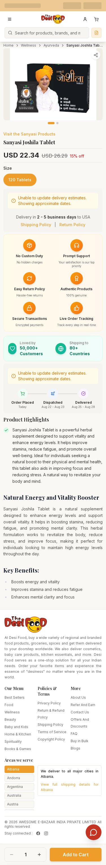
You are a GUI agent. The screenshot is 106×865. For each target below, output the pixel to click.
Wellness (28, 45)
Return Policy (72, 224)
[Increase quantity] (39, 854)
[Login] (85, 19)
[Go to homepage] (53, 19)
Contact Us (80, 712)
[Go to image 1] (51, 123)
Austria (12, 804)
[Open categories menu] (10, 19)
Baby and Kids (16, 727)
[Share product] (95, 55)
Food (9, 705)
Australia (14, 795)
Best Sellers (15, 697)
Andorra (13, 778)
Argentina (15, 787)
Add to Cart (75, 854)
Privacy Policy (49, 703)
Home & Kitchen (18, 734)
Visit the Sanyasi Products (29, 134)
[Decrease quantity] (11, 854)
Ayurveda (51, 45)
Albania (13, 769)
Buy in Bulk (79, 741)
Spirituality (13, 741)
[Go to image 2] (57, 123)
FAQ (74, 733)
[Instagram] (46, 833)
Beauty (10, 719)
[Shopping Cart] (96, 19)
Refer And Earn (83, 705)
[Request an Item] (96, 33)
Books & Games (18, 749)
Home (8, 45)
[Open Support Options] (93, 832)
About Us (78, 697)
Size (7, 168)
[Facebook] (38, 833)
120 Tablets (19, 179)
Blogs (75, 748)
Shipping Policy (36, 224)
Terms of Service (52, 732)
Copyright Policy (51, 739)
